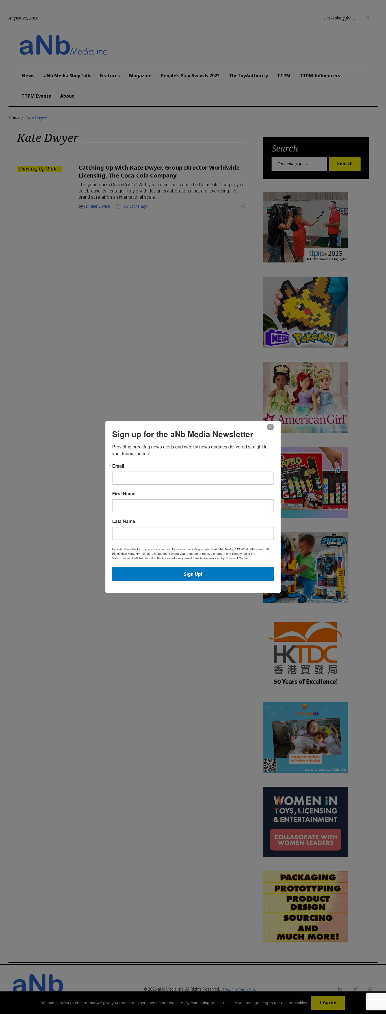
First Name (123, 493)
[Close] (270, 427)
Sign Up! (193, 574)
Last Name (123, 521)
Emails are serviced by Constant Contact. (221, 558)
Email (118, 466)
